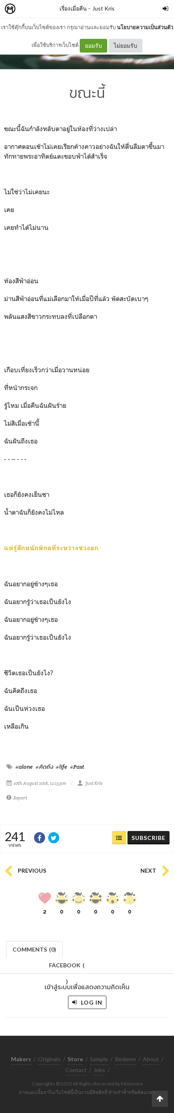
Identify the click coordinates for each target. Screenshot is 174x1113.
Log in (90, 1002)
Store (56, 9)
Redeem (125, 1059)
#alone (24, 767)
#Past (77, 767)
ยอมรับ (93, 45)
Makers (28, 9)
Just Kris (103, 8)
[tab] (34, 948)
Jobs (99, 1069)
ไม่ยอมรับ (125, 45)
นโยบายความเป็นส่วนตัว (145, 27)
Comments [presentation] (34, 949)
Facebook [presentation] (67, 967)
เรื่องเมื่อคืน (73, 8)
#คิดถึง (44, 767)
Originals (49, 1059)
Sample (99, 1059)
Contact (76, 1069)
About (151, 1059)
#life (61, 767)
